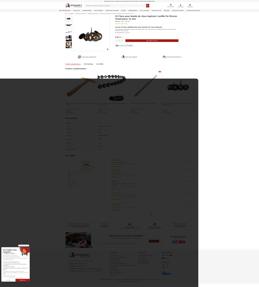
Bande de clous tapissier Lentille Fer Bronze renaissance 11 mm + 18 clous (112, 104)
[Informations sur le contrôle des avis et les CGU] (92, 166)
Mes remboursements (143, 261)
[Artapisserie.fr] (73, 5)
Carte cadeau (112, 274)
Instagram (184, 242)
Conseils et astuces (114, 270)
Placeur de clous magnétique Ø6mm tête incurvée (143, 103)
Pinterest (180, 242)
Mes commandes (142, 259)
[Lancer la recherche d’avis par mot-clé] (104, 185)
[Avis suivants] (156, 214)
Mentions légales (118, 279)
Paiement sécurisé (114, 261)
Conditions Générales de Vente (106, 279)
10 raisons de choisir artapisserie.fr (118, 257)
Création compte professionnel (117, 263)
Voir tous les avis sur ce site (86, 168)
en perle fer (127, 32)
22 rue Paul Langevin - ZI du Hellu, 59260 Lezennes (88, 268)
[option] (69, 18)
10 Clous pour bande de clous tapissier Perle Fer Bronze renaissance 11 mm (177, 104)
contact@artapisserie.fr (80, 266)
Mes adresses (141, 257)
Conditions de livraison (115, 259)
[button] (107, 49)
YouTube (177, 242)
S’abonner (153, 241)
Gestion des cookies (139, 279)
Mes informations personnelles (145, 255)
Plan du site (147, 279)
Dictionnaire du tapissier (115, 272)
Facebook (173, 242)
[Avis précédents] (149, 214)
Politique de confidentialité (128, 279)
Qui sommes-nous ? (114, 255)
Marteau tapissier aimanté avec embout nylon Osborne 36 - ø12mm (81, 104)
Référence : (118, 21)
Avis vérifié (191, 160)
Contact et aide (113, 268)
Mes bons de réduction (143, 263)
